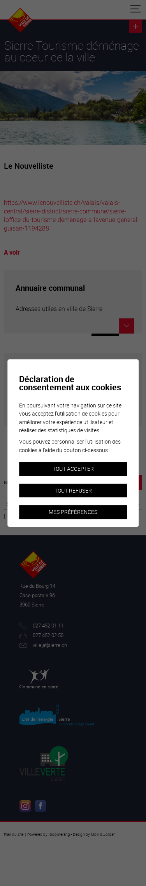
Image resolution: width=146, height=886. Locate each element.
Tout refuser (73, 490)
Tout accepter (73, 468)
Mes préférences (73, 512)
